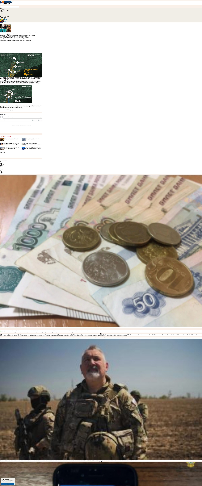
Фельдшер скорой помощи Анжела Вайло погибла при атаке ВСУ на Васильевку (165, 334)
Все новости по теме (3, 34)
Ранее (9, 119)
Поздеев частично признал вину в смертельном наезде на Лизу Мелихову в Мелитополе (14, 37)
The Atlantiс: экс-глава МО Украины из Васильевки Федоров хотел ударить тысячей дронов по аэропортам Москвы (45, 335)
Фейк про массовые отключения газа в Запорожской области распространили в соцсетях (32, 334)
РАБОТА (5, 19)
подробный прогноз (3, 160)
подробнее (8, 160)
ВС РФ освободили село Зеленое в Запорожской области (19, 335)
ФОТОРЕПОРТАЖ (3, 17)
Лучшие (5, 119)
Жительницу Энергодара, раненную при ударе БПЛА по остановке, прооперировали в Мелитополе (58, 334)
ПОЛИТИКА (2, 12)
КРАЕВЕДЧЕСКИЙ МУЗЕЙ (4, 16)
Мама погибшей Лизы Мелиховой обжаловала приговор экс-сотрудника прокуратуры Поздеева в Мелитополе (17, 35)
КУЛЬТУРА (1, 14)
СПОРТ (1, 15)
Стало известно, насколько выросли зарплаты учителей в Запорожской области (10, 327)
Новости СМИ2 (2, 152)
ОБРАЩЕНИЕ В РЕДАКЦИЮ (4, 10)
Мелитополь (14, 110)
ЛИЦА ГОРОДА (2, 9)
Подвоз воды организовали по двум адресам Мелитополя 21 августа (70, 335)
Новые (1, 119)
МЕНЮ (1, 8)
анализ (1, 110)
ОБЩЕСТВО (2, 11)
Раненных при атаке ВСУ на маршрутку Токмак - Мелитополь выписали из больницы (91, 335)
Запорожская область (9, 110)
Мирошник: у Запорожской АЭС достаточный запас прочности (9, 334)
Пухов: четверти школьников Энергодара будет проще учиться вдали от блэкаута (141, 334)
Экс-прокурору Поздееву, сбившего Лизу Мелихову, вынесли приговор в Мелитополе (13, 36)
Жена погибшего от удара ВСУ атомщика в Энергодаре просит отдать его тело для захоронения (87, 334)
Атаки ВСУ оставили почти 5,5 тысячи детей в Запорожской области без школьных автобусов (115, 334)
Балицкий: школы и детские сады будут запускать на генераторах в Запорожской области (115, 335)
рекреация (4, 110)
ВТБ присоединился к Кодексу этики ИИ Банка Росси (184, 334)
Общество (1, 52)
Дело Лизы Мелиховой (3, 23)
